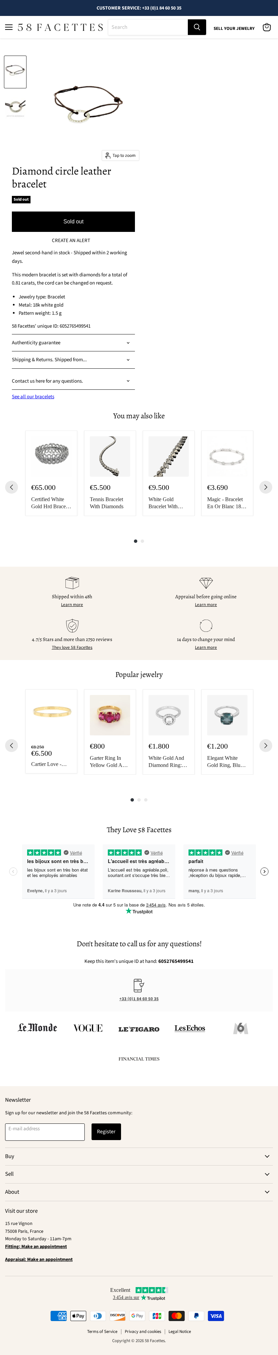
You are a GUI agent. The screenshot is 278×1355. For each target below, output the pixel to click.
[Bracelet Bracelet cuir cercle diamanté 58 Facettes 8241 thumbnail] (15, 72)
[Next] (265, 487)
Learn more (72, 605)
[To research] (197, 27)
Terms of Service (102, 1332)
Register (106, 1131)
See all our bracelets (33, 396)
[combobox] (148, 27)
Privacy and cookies (143, 1332)
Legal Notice (179, 1332)
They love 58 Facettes (72, 647)
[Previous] (11, 487)
